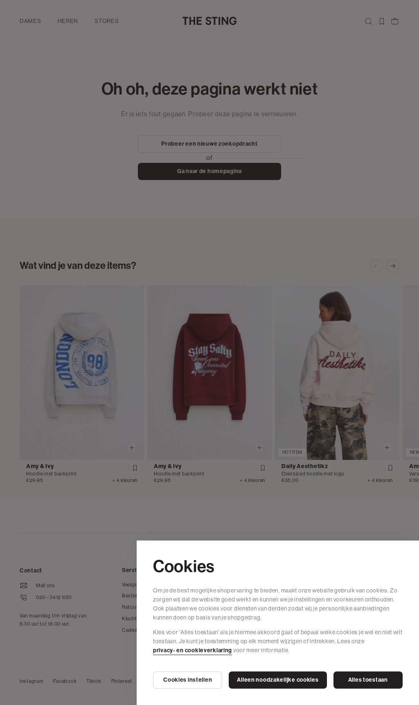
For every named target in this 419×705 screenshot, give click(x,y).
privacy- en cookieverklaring (192, 650)
